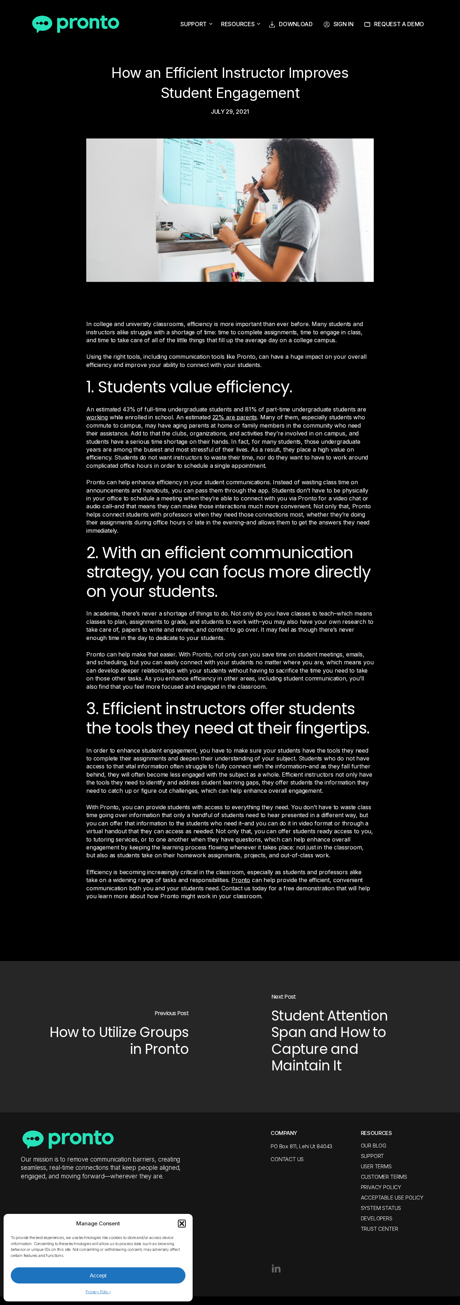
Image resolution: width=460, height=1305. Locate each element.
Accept (98, 1275)
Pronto (240, 880)
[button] (181, 1223)
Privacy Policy (98, 1291)
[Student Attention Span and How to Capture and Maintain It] (345, 1036)
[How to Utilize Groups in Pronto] (115, 1036)
